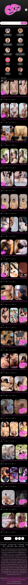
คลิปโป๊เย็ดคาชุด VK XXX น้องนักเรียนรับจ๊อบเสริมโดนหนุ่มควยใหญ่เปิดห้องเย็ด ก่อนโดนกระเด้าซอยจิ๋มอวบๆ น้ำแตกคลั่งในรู (14, 415)
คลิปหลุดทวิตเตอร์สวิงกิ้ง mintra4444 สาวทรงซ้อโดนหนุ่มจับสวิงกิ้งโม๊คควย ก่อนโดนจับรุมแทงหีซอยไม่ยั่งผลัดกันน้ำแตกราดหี (14, 187)
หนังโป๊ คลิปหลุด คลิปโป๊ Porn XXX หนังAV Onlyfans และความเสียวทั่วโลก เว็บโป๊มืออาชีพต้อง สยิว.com (15, 579)
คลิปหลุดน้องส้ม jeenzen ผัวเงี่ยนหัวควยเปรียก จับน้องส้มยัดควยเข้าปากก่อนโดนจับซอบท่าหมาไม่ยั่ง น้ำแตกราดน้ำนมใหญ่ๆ (14, 437)
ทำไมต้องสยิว (3, 544)
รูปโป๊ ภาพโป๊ (10, 546)
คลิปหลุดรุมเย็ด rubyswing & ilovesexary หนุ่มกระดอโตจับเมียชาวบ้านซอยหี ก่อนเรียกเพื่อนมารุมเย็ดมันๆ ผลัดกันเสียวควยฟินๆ (14, 141)
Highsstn (20, 34)
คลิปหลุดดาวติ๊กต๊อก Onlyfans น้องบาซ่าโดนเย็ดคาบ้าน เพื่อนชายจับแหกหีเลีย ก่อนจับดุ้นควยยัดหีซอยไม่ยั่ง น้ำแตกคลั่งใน (14, 369)
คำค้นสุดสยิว (21, 544)
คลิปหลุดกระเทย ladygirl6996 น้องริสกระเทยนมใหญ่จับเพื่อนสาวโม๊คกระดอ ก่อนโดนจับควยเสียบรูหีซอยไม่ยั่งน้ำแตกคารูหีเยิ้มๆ (14, 346)
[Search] (24, 23)
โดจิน (15, 546)
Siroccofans (8, 44)
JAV (8, 64)
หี (20, 73)
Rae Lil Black (20, 54)
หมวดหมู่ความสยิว (12, 544)
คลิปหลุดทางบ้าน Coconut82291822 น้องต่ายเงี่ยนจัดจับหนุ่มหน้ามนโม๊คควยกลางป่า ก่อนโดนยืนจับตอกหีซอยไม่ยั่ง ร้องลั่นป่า (14, 164)
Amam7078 (7, 34)
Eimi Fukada (8, 54)
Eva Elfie (20, 44)
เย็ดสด (20, 64)
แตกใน (7, 73)
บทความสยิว (21, 546)
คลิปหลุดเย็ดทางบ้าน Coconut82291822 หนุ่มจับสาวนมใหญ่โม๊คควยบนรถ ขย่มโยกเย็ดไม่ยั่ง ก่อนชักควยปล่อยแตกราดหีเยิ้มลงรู (14, 232)
